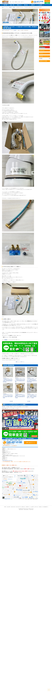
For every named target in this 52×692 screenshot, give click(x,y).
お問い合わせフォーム (30, 442)
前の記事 (11, 401)
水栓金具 (14, 7)
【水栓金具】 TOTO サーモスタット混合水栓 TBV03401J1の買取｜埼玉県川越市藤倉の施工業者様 (20, 374)
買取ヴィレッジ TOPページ (20, 361)
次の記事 (28, 401)
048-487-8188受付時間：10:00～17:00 (37, 2)
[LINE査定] (20, 351)
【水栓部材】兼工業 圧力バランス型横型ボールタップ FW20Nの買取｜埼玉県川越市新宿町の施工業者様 (20, 390)
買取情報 (10, 7)
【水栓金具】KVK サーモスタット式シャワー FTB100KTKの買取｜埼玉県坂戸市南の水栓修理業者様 (8, 390)
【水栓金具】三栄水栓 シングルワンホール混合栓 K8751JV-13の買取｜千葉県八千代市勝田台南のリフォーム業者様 (32, 390)
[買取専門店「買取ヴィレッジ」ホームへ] (5, 3)
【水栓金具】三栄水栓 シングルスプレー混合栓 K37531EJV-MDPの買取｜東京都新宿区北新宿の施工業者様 (32, 374)
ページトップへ (49, 690)
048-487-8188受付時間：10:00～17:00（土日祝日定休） (12, 442)
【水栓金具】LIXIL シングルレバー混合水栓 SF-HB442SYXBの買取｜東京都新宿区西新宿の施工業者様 (8, 374)
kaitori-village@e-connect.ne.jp (7, 460)
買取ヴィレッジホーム (5, 7)
